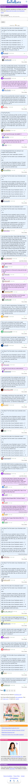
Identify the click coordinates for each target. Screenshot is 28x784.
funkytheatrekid (7, 371)
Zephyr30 (6, 345)
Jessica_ (6, 107)
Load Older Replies (23, 260)
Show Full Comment (23, 87)
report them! (12, 768)
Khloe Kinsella (7, 90)
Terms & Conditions (7, 776)
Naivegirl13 (6, 637)
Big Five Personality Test (17, 756)
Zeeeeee (6, 266)
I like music (6, 364)
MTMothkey (6, 557)
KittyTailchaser (7, 473)
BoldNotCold (7, 685)
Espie (5, 430)
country (17, 699)
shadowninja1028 (8, 331)
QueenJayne (7, 230)
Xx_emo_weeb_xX (8, 611)
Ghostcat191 (7, 201)
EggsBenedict (7, 623)
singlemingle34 (7, 458)
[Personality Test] (14, 713)
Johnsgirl (6, 316)
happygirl (6, 53)
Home (10, 781)
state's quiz (5, 699)
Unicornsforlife (7, 78)
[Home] (14, 2)
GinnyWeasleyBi (7, 59)
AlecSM (6, 486)
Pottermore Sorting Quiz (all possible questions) (13, 734)
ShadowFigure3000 (8, 291)
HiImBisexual (7, 649)
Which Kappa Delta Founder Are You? (10, 728)
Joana (5, 145)
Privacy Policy (16, 776)
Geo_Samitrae (7, 130)
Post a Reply (24, 61)
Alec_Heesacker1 (8, 258)
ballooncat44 (7, 281)
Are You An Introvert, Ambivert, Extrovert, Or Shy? (13, 730)
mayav (5, 673)
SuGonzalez (7, 274)
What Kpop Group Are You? (8, 732)
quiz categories (19, 697)
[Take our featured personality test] (14, 748)
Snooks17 (6, 405)
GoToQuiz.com (17, 694)
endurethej (6, 137)
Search (14, 781)
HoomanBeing (7, 170)
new (19, 25)
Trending (17, 781)
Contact (22, 776)
